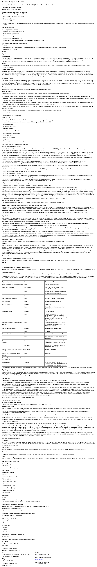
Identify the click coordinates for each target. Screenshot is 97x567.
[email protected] (39, 559)
